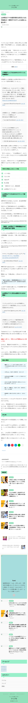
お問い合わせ (12, 694)
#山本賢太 (16, 255)
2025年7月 (4, 666)
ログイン (14, 461)
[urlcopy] (22, 445)
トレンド (4, 450)
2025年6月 (4, 668)
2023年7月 (4, 671)
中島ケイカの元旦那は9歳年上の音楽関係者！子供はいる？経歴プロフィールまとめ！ (17, 527)
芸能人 (3, 686)
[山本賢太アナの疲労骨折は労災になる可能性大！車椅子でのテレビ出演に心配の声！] (15, 445)
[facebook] (9, 445)
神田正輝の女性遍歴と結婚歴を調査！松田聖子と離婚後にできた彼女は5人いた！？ (17, 626)
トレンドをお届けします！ (14, 696)
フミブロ (14, 7)
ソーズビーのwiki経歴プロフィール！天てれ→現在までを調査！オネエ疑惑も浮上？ (17, 638)
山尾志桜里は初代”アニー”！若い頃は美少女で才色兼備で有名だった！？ (17, 505)
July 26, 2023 (19, 120)
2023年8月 (4, 669)
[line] (19, 445)
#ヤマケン (10, 255)
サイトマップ (5, 694)
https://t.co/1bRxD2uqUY (9, 100)
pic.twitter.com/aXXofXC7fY (10, 257)
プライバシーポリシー (21, 694)
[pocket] (12, 445)
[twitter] (5, 445)
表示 (16, 66)
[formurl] (14, 595)
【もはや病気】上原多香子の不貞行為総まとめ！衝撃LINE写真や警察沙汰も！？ (17, 494)
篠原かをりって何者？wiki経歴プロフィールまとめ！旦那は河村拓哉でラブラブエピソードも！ (17, 650)
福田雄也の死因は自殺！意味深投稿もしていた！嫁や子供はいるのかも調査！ (17, 516)
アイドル (4, 680)
